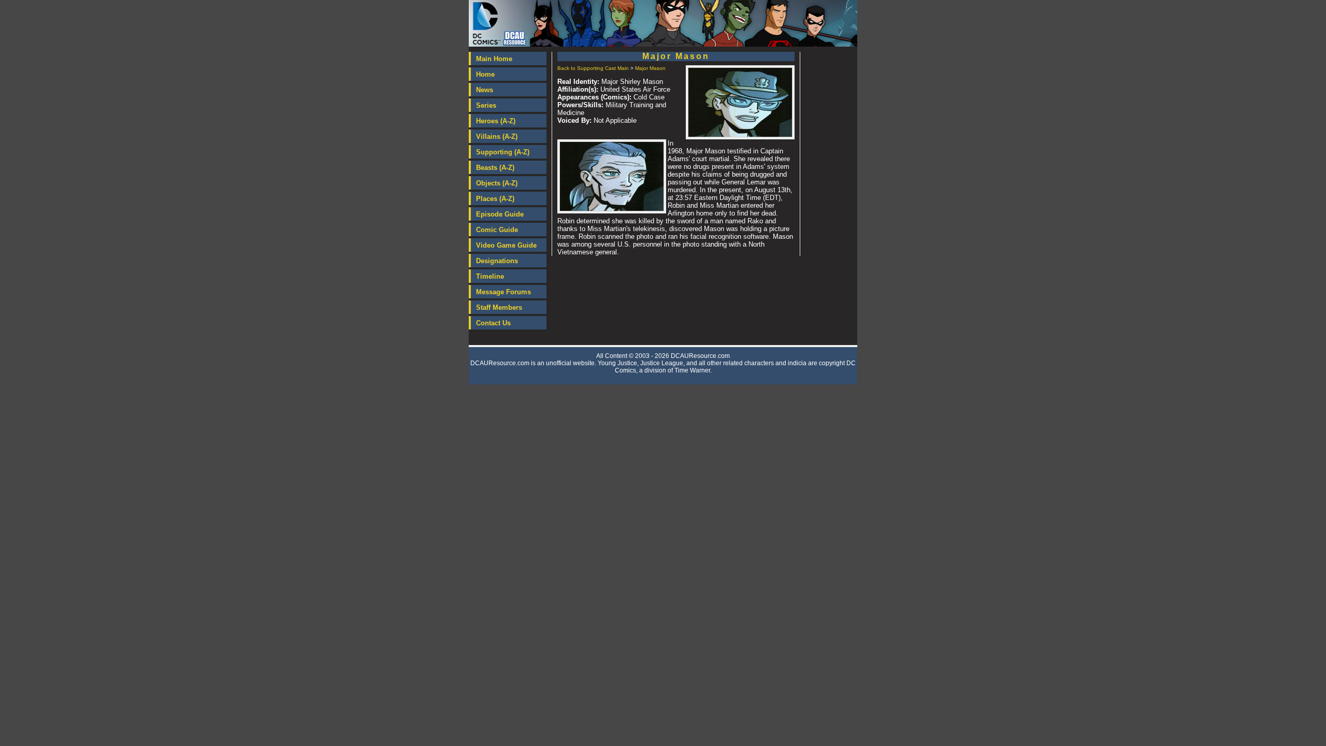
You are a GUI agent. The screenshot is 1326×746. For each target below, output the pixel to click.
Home (485, 74)
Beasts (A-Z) (495, 167)
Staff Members (499, 307)
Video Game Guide (506, 245)
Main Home (494, 59)
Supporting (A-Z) (502, 152)
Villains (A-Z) (496, 136)
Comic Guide (497, 230)
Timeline (490, 276)
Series (486, 105)
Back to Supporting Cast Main (593, 68)
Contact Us (493, 323)
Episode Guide (500, 214)
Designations (497, 261)
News (484, 90)
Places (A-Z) (495, 199)
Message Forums (503, 292)
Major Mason (650, 68)
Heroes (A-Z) (495, 121)
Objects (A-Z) (496, 183)
